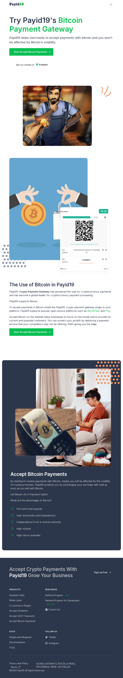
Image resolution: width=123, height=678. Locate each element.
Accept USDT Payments (22, 616)
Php (107, 310)
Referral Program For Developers (62, 602)
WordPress (93, 310)
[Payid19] (16, 4)
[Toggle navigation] (111, 4)
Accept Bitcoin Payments (22, 621)
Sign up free (100, 572)
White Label (15, 600)
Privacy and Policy (18, 663)
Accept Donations (18, 610)
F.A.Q (12, 647)
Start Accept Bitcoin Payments (30, 51)
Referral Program (57, 595)
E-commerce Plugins (20, 605)
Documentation (17, 642)
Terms (14, 667)
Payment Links (16, 595)
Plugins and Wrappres (20, 637)
